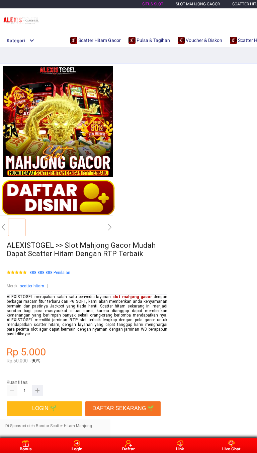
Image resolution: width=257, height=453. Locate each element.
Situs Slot (152, 4)
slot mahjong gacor (132, 296)
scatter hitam (32, 286)
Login (77, 448)
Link (180, 448)
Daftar (128, 448)
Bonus (26, 448)
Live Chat (231, 448)
